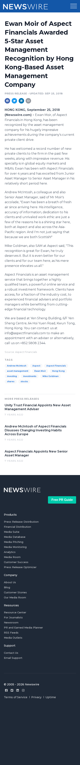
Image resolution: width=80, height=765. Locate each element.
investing (12, 376)
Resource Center (15, 612)
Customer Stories (15, 592)
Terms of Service (15, 697)
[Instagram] (23, 690)
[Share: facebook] (7, 101)
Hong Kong (58, 371)
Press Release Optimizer (20, 567)
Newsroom (11, 622)
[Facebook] (6, 690)
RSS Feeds (11, 632)
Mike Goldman (50, 376)
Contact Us (11, 652)
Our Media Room (15, 597)
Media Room (12, 557)
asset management (17, 371)
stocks (24, 381)
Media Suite (11, 531)
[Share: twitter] (14, 101)
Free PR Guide (62, 499)
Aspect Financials (56, 366)
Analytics (10, 552)
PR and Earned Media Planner (23, 627)
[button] (73, 6)
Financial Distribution (17, 526)
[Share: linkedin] (21, 101)
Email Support (13, 657)
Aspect (36, 366)
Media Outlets (13, 637)
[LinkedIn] (17, 690)
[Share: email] (28, 101)
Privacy (36, 697)
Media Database (14, 536)
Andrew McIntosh (16, 366)
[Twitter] (12, 690)
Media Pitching (13, 541)
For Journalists (13, 617)
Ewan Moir (40, 371)
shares (10, 381)
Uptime (50, 697)
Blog (7, 587)
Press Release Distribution (21, 521)
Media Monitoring (15, 546)
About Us (10, 582)
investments (29, 376)
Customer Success (16, 562)
